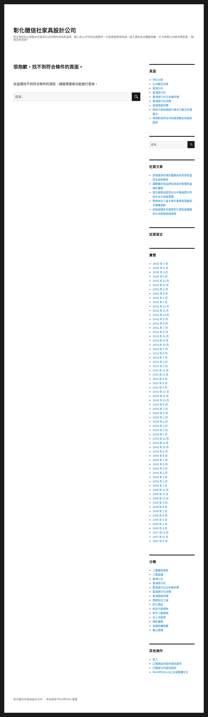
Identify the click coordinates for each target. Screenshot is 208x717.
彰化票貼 (158, 604)
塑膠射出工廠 (160, 600)
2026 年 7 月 (160, 263)
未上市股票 (159, 617)
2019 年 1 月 (160, 485)
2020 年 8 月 (160, 404)
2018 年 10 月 (161, 498)
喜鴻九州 (158, 88)
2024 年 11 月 (161, 310)
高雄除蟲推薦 (160, 626)
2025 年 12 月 (161, 280)
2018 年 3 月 (160, 528)
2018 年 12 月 (161, 490)
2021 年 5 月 (160, 387)
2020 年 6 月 (160, 413)
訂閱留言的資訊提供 (164, 668)
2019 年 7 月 (160, 460)
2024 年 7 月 (160, 327)
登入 (155, 659)
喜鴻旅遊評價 (160, 105)
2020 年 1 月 (160, 434)
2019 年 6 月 (160, 464)
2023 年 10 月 (161, 345)
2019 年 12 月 (161, 438)
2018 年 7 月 (160, 511)
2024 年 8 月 (160, 323)
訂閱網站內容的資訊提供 (167, 663)
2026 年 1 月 (160, 276)
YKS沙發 (158, 79)
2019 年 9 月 (160, 451)
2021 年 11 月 (160, 374)
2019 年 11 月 (160, 443)
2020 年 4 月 (160, 421)
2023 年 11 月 (160, 340)
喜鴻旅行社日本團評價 (166, 97)
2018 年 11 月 (160, 494)
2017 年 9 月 (160, 541)
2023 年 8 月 (160, 353)
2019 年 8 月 (160, 455)
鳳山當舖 (158, 630)
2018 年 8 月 (160, 507)
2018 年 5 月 (160, 519)
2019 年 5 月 (160, 468)
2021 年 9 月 (160, 379)
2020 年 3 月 (160, 426)
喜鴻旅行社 (159, 92)
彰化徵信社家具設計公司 (44, 30)
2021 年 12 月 (161, 370)
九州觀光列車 (160, 84)
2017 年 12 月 (161, 532)
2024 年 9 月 (160, 319)
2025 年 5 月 (160, 298)
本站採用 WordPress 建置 (61, 699)
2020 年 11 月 (161, 396)
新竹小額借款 (160, 613)
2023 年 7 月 (160, 357)
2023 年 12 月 (161, 336)
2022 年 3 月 (160, 362)
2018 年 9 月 (160, 502)
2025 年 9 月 (160, 289)
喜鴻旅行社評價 (162, 101)
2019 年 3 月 (160, 477)
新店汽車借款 (160, 609)
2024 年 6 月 (160, 332)
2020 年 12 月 (161, 391)
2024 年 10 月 (161, 315)
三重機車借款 (160, 570)
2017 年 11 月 (160, 537)
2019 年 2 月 (160, 481)
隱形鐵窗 (158, 621)
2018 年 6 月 (160, 515)
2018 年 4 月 (160, 524)
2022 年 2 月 (160, 366)
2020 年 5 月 (160, 417)
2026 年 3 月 (160, 272)
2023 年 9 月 (160, 349)
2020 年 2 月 (160, 430)
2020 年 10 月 (161, 400)
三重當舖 (158, 574)
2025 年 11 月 (161, 285)
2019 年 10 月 (161, 447)
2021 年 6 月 (160, 383)
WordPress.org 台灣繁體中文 (170, 672)
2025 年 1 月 (160, 302)
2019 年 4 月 (160, 473)
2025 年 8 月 (160, 293)
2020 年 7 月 (160, 409)
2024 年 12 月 (161, 306)
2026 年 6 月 (160, 268)
